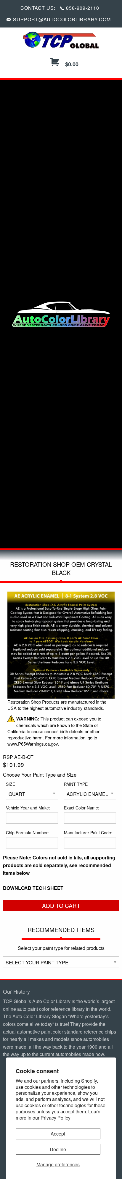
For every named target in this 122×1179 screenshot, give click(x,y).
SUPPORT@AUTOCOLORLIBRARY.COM (62, 19)
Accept (58, 1133)
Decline (58, 1149)
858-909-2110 (82, 7)
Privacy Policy (55, 1117)
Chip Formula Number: (27, 832)
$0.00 (71, 64)
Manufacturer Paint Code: (88, 832)
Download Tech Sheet (33, 888)
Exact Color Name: (81, 808)
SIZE (10, 784)
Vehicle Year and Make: (28, 808)
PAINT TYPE (76, 784)
